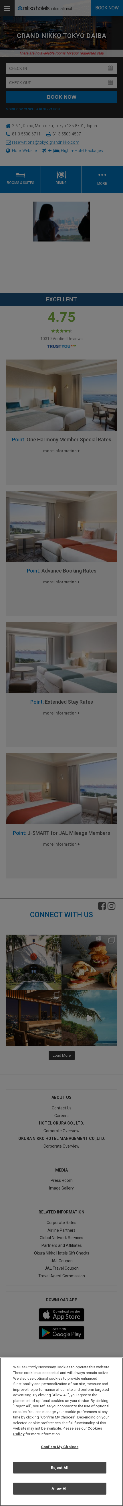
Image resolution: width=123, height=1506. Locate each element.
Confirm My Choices (59, 1447)
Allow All (59, 1488)
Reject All (59, 1468)
